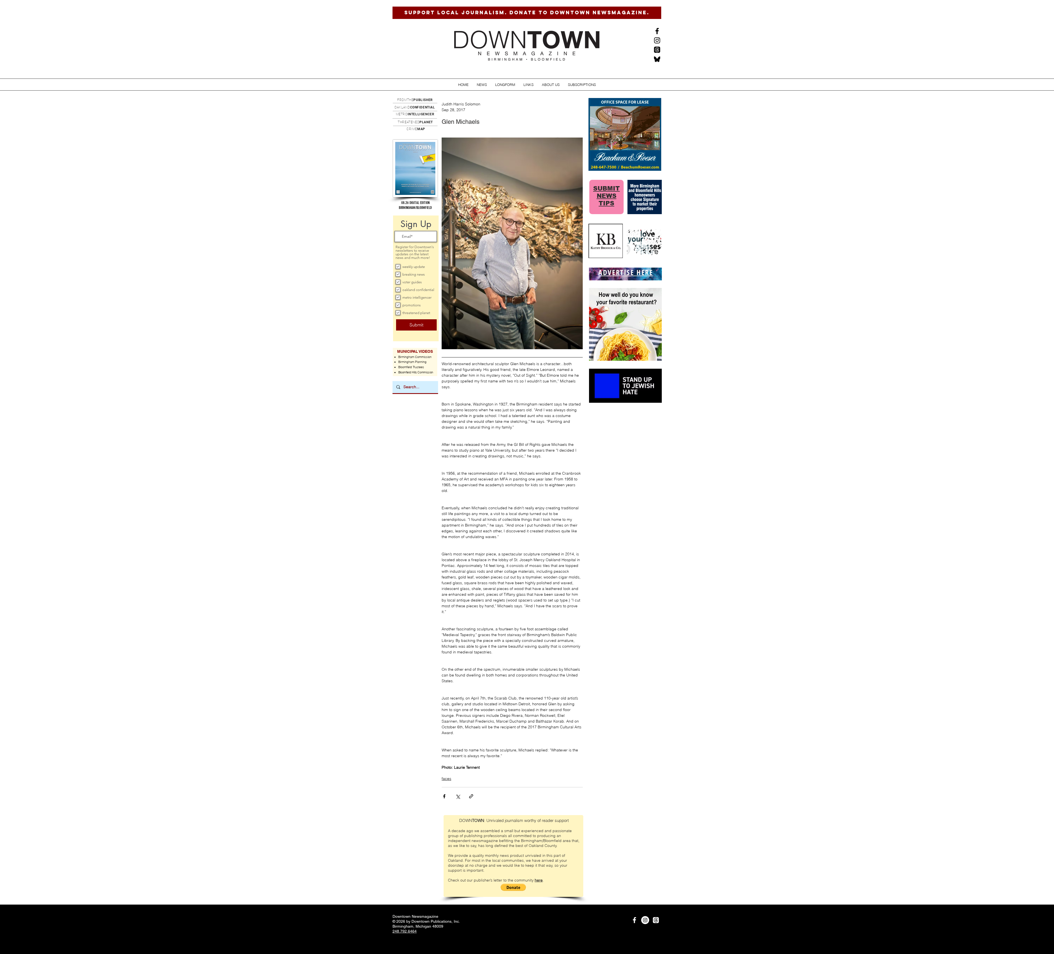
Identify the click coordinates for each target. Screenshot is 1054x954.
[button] (482, 84)
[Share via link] (471, 796)
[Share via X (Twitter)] (457, 796)
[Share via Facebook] (444, 796)
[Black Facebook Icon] (657, 31)
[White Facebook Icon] (634, 920)
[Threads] (657, 50)
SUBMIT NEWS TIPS (606, 196)
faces (446, 778)
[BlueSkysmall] (657, 59)
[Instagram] (657, 40)
